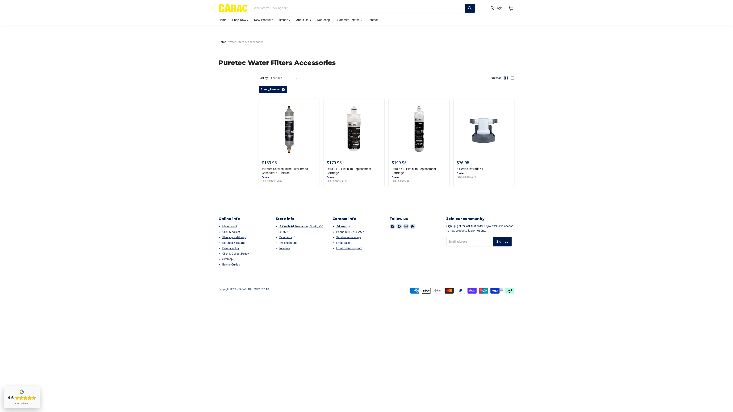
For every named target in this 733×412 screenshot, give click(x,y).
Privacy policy (230, 248)
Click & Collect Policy (235, 253)
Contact (373, 20)
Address (341, 226)
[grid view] (506, 78)
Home (223, 20)
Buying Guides (231, 264)
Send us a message (348, 237)
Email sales (343, 243)
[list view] (511, 78)
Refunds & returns (233, 243)
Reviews (284, 248)
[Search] (470, 8)
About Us (302, 20)
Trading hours (288, 243)
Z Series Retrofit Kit (470, 169)
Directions (285, 237)
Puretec (266, 177)
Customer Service (348, 20)
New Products (263, 20)
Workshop (323, 20)
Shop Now (239, 20)
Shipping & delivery (234, 237)
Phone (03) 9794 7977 (350, 232)
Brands (284, 20)
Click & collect (231, 232)
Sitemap (227, 259)
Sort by (263, 78)
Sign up (502, 241)
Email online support (349, 248)
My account (229, 226)
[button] (511, 8)
